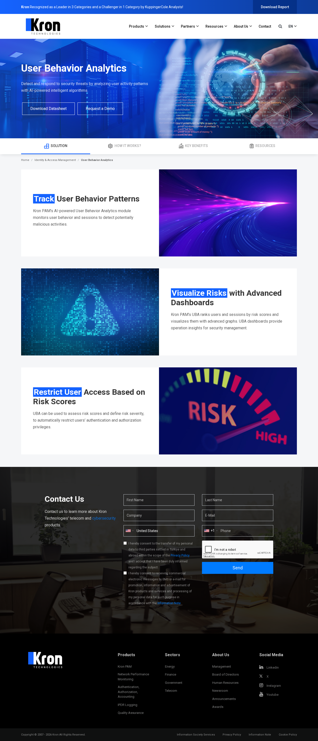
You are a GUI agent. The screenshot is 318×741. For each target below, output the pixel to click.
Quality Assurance (131, 713)
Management (221, 666)
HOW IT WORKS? (128, 146)
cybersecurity (104, 518)
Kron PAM (125, 666)
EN (290, 26)
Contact (265, 26)
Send (238, 567)
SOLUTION (59, 146)
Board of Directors (225, 674)
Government (173, 683)
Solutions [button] (162, 26)
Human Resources (225, 683)
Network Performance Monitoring (133, 676)
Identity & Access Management (55, 160)
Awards (217, 707)
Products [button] (136, 26)
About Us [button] (241, 26)
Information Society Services (196, 734)
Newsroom (220, 690)
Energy (170, 666)
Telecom (171, 690)
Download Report (275, 7)
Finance (170, 674)
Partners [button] (188, 26)
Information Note (169, 603)
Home (25, 160)
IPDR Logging (127, 705)
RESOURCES (265, 146)
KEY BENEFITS (196, 146)
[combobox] (210, 530)
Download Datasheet (48, 108)
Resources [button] (214, 26)
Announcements (224, 699)
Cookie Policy (288, 734)
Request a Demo (100, 108)
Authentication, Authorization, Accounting (128, 691)
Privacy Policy (180, 555)
